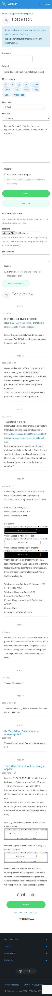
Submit (26, 193)
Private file (24, 274)
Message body (8, 79)
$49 (25, 913)
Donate (26, 904)
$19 (15, 913)
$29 (20, 913)
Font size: (6, 113)
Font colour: (7, 102)
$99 (30, 913)
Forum (5, 13)
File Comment (8, 251)
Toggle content (26, 939)
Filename (6, 228)
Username (6, 53)
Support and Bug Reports (21, 13)
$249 (36, 913)
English (26, 971)
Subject (5, 66)
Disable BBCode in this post (19, 174)
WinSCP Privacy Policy (33, 984)
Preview (26, 203)
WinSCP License (12, 984)
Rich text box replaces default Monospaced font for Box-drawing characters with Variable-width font (25, 438)
